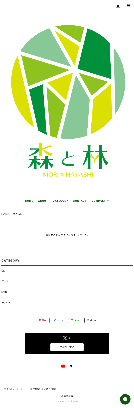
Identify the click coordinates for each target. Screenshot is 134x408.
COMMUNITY (100, 200)
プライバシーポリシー (14, 389)
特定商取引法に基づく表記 (43, 389)
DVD (4, 291)
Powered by (63, 401)
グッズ (4, 281)
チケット (5, 302)
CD (3, 270)
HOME (29, 200)
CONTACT (80, 200)
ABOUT (43, 200)
